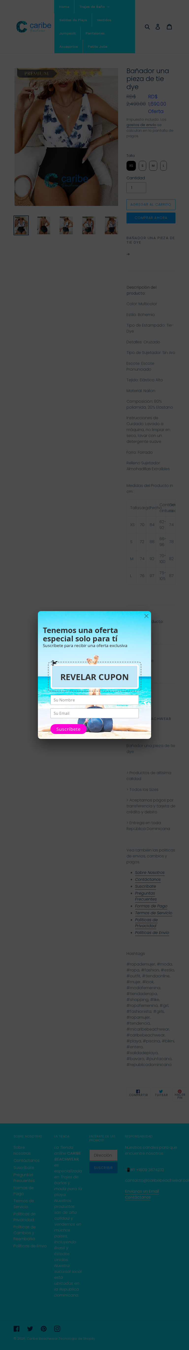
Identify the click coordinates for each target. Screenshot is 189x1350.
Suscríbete (68, 729)
